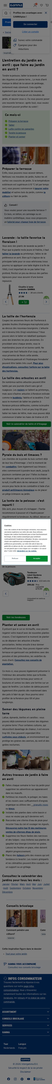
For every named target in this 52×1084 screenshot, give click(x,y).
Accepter (36, 558)
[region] (26, 542)
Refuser (15, 558)
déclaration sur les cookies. (27, 551)
